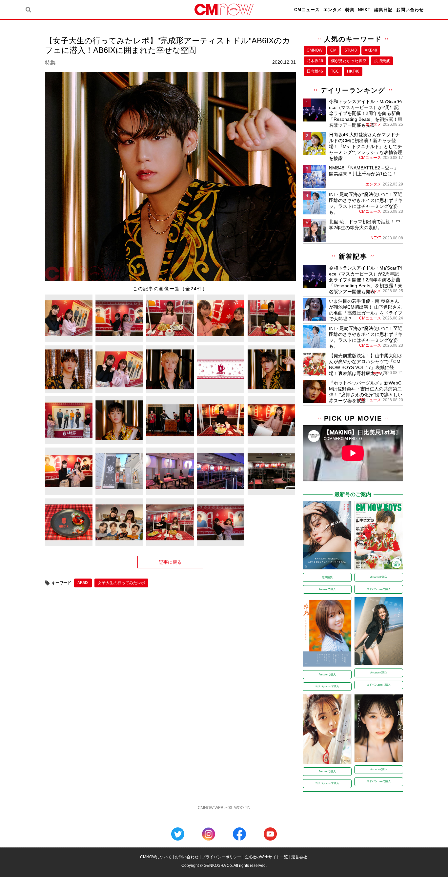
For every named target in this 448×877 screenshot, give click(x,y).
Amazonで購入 (327, 589)
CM (333, 50)
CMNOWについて (156, 857)
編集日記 (383, 9)
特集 (350, 9)
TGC (335, 71)
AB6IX (83, 583)
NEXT (364, 9)
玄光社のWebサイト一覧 (266, 857)
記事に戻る (170, 562)
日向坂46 (315, 71)
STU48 (350, 50)
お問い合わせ (410, 9)
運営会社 (299, 857)
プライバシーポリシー (221, 857)
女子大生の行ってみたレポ (121, 583)
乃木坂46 (315, 60)
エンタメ (332, 9)
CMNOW (314, 50)
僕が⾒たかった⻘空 (348, 60)
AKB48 (371, 50)
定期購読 (327, 577)
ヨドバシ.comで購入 (379, 589)
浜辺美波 (382, 60)
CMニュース (307, 9)
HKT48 (353, 71)
